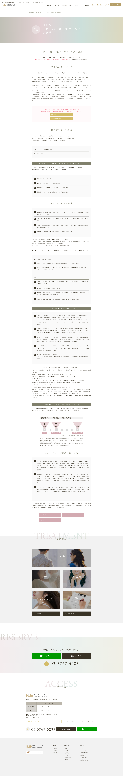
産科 (66, 748)
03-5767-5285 (100, 4)
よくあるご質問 (83, 757)
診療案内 (64, 5)
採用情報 (87, 5)
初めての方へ (58, 5)
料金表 (66, 759)
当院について (49, 5)
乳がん (42, 520)
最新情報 (53, 114)
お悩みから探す (68, 757)
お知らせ (70, 5)
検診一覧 (67, 754)
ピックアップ (83, 750)
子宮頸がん (43, 515)
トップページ (25, 12)
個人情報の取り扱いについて (87, 760)
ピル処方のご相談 (69, 614)
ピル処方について (69, 756)
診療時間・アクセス (79, 5)
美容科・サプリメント (70, 752)
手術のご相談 (37, 614)
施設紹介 (56, 750)
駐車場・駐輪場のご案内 (88, 722)
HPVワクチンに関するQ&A (58, 118)
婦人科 (37, 12)
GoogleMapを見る (69, 722)
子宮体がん (66, 515)
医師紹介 (56, 748)
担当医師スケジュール (33, 721)
